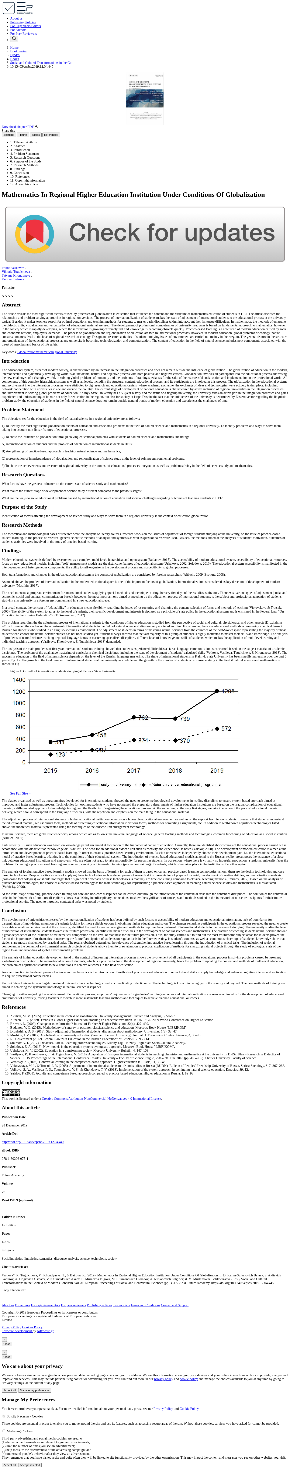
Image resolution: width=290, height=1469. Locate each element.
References (51, 134)
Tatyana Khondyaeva (16, 275)
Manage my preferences (35, 1390)
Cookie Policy (189, 1408)
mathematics (43, 352)
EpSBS (15, 55)
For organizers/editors (45, 1305)
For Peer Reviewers (23, 33)
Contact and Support (175, 1305)
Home (14, 47)
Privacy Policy (11, 1327)
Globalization (26, 352)
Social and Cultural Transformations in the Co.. (41, 62)
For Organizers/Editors (25, 26)
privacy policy (163, 1379)
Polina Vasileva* (13, 268)
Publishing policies (99, 1305)
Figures (23, 134)
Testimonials (121, 1305)
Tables (36, 134)
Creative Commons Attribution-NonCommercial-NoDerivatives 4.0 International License (101, 1098)
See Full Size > (20, 793)
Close (6, 1344)
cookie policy (189, 1379)
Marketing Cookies (19, 1431)
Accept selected (30, 1465)
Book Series (18, 51)
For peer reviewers (73, 1305)
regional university (64, 352)
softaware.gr (45, 1331)
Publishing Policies (23, 22)
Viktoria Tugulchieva (16, 271)
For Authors (18, 30)
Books (14, 59)
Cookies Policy (32, 1327)
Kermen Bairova (13, 279)
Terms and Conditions (145, 1305)
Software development (17, 1331)
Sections (8, 134)
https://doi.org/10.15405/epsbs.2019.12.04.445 (33, 1142)
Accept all (9, 1390)
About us (16, 18)
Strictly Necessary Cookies (25, 1416)
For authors (22, 1305)
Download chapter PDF (18, 127)
